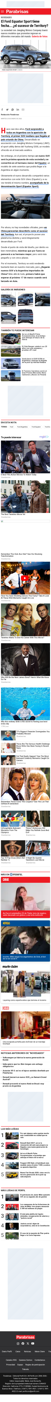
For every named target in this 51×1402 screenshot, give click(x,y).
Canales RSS (11, 1360)
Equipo (20, 1365)
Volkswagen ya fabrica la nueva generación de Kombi (23, 1058)
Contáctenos (40, 1360)
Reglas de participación (35, 1365)
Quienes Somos (25, 1360)
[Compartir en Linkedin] (18, 109)
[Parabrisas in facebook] (23, 1343)
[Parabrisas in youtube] (32, 1343)
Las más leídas (10, 1129)
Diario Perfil (7, 1351)
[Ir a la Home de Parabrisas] (17, 11)
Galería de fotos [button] (40, 36)
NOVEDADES (6, 17)
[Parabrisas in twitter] (28, 1343)
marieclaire (25, 967)
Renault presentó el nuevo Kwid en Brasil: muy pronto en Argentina (23, 1085)
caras (25, 880)
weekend (25, 1009)
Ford (11, 427)
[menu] (2, 11)
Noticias (27, 1351)
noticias (25, 924)
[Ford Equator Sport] (8, 299)
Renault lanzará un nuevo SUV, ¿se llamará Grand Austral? (24, 1078)
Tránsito (25, 1369)
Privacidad (10, 1365)
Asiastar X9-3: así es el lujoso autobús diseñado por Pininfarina (26, 1072)
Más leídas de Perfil (13, 1190)
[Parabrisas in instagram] (18, 1343)
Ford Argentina (22, 427)
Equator (42, 163)
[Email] (23, 109)
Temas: (4, 427)
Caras (18, 1351)
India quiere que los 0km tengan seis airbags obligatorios (23, 1065)
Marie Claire (40, 1351)
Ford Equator (36, 427)
